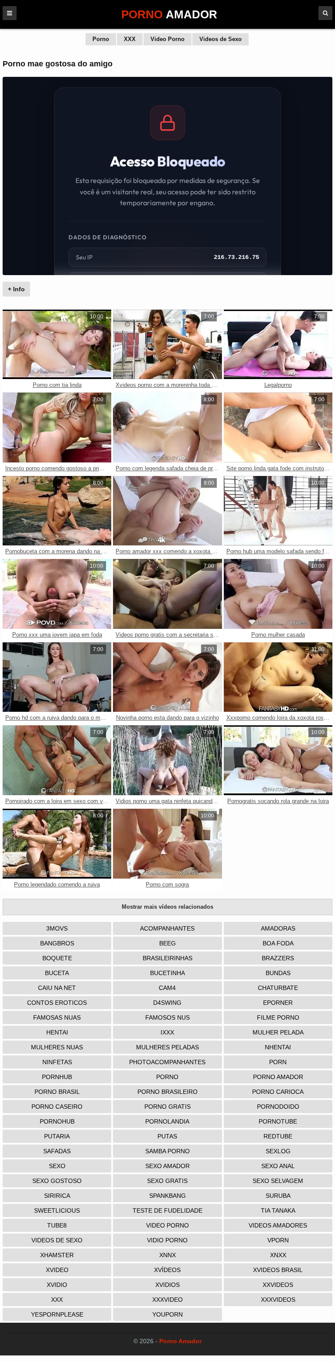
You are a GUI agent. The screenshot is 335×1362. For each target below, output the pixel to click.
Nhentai (278, 1047)
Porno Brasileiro (167, 1091)
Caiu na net (57, 987)
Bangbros (57, 943)
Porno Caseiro (56, 1106)
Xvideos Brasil (278, 1269)
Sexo (57, 1165)
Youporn (167, 1314)
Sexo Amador (167, 1165)
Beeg (167, 943)
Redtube (277, 1136)
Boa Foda (278, 943)
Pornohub (57, 1121)
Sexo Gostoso (57, 1180)
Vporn (278, 1240)
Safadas (57, 1151)
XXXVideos (278, 1299)
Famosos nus (167, 1017)
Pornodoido (278, 1106)
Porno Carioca (278, 1091)
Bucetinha (167, 972)
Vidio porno (167, 1240)
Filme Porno (278, 1017)
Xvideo (57, 1269)
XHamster (57, 1255)
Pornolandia (167, 1121)
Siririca (57, 1195)
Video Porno (167, 39)
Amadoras (278, 928)
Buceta (57, 972)
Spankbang (167, 1195)
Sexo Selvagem (278, 1180)
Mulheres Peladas (167, 1047)
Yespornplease (57, 1314)
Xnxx (278, 1255)
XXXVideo (167, 1299)
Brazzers (278, 958)
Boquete (57, 958)
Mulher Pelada (278, 1032)
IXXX (167, 1032)
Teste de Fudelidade (167, 1210)
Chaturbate (278, 987)
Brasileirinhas (167, 958)
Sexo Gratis (167, 1180)
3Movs (57, 928)
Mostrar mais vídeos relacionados (167, 906)
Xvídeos (167, 1269)
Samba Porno (167, 1151)
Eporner (278, 1002)
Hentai (57, 1032)
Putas (167, 1136)
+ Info (16, 289)
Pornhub (57, 1076)
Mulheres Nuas (57, 1047)
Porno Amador (278, 1076)
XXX (130, 39)
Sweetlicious (57, 1210)
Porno (100, 39)
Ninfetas (57, 1062)
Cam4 (167, 987)
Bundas (278, 972)
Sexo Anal (278, 1165)
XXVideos (278, 1284)
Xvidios (167, 1284)
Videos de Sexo (220, 39)
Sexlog (278, 1151)
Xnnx (167, 1255)
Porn (278, 1062)
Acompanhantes (167, 928)
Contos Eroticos (57, 1002)
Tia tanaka (278, 1210)
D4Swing (167, 1002)
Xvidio (57, 1284)
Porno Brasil (57, 1091)
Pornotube (278, 1121)
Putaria (57, 1136)
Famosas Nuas (57, 1017)
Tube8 (57, 1225)
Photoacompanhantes (167, 1062)
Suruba (278, 1195)
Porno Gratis (167, 1106)
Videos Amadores (278, 1225)
